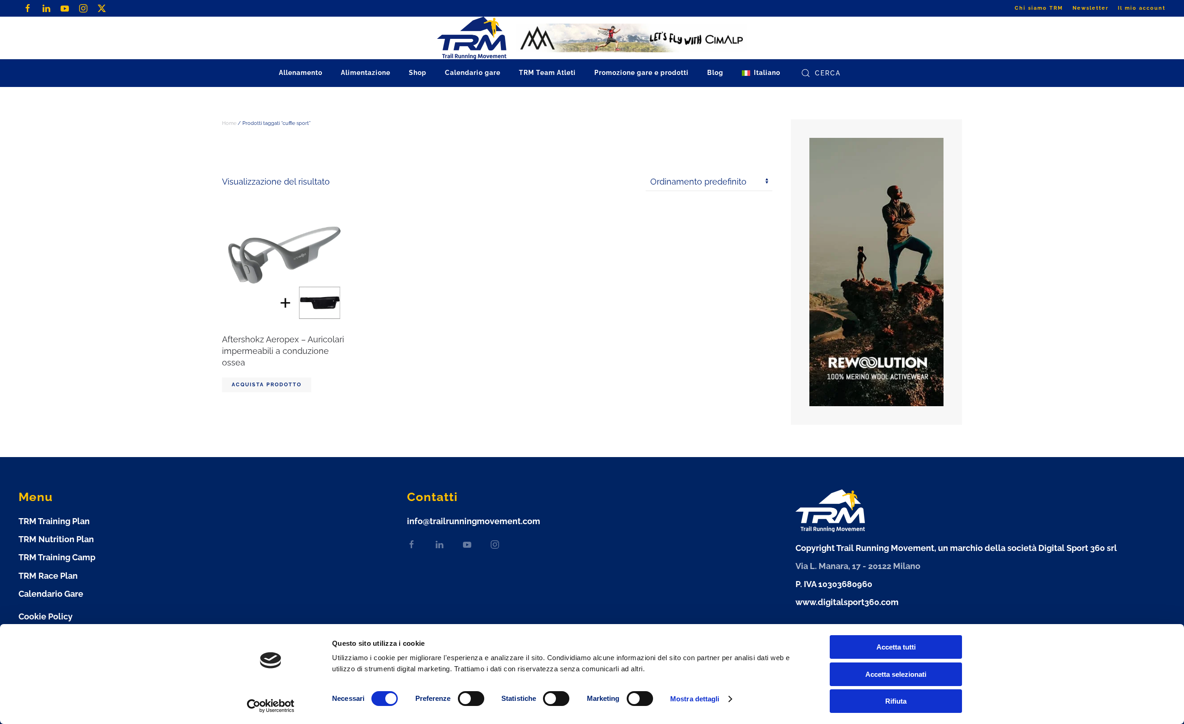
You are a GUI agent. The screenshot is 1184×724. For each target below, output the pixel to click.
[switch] (461, 698)
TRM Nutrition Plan (56, 539)
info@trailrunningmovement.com (473, 521)
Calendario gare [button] (472, 72)
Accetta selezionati (895, 674)
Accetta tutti (896, 647)
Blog (715, 72)
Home (229, 123)
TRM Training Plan (54, 521)
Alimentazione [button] (365, 72)
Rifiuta (895, 701)
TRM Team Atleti (547, 72)
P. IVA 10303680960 (834, 584)
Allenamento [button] (300, 72)
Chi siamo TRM (1039, 8)
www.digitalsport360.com (847, 602)
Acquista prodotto (267, 385)
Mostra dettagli (695, 699)
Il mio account (1142, 8)
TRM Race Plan (48, 576)
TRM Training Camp (56, 557)
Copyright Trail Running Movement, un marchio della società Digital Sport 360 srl (956, 548)
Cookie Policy (45, 616)
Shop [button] (417, 72)
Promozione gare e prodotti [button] (641, 72)
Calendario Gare (50, 594)
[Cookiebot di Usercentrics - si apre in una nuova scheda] (270, 706)
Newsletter (1091, 8)
